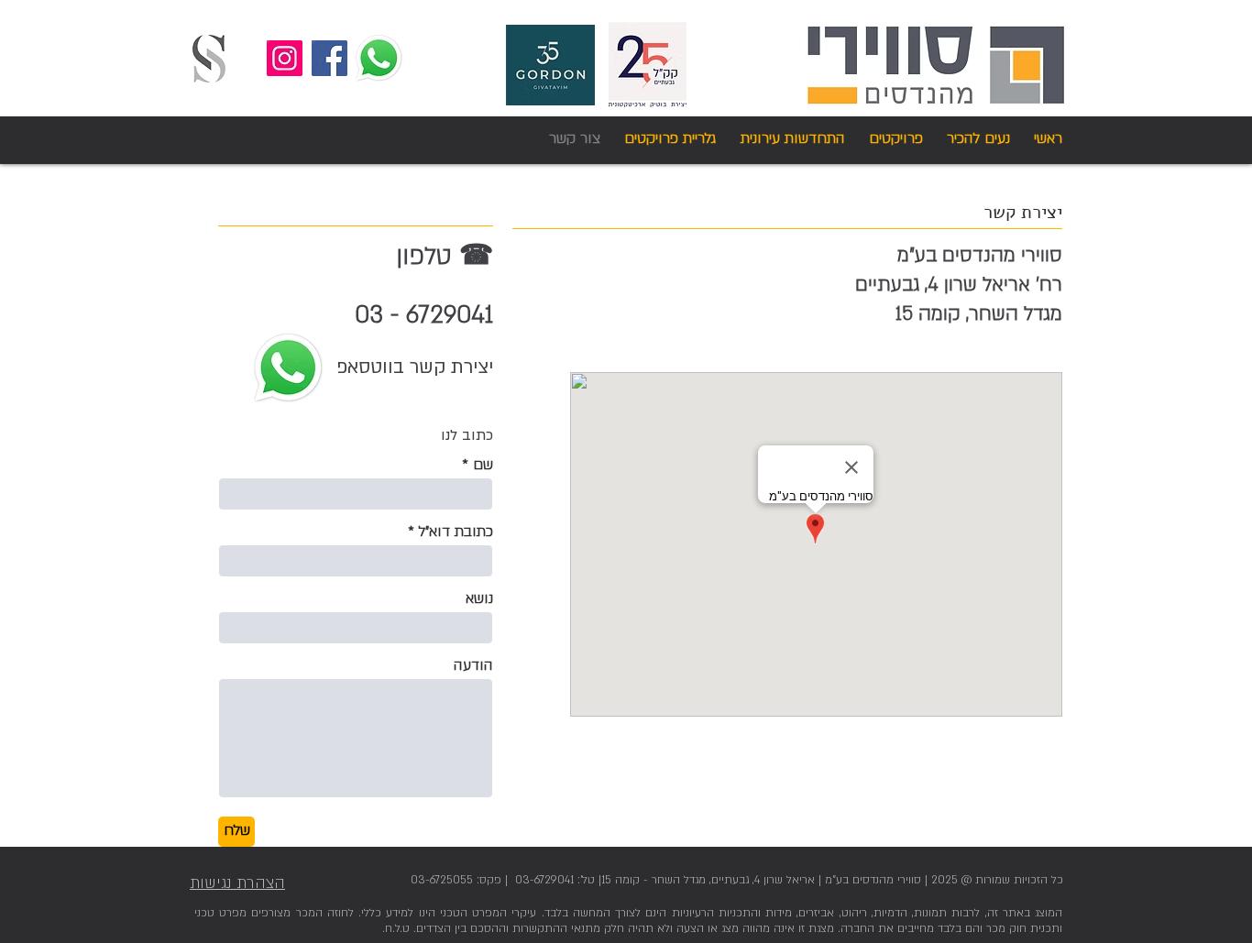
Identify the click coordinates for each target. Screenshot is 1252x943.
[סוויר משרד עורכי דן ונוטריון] (209, 58)
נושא (479, 598)
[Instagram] (284, 58)
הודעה (473, 665)
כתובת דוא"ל (456, 531)
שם (483, 464)
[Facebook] (329, 58)
